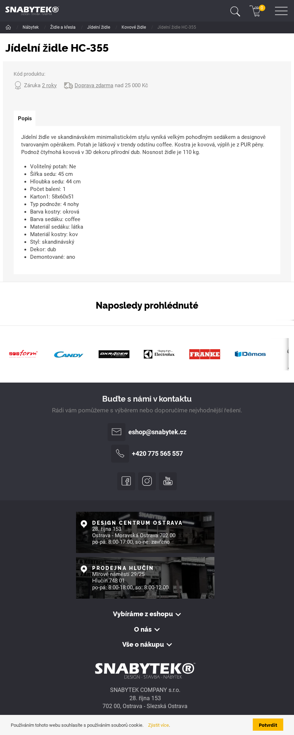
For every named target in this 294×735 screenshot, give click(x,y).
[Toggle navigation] (235, 11)
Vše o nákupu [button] (143, 644)
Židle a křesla (63, 27)
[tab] (24, 118)
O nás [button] (143, 629)
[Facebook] (126, 481)
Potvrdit (268, 724)
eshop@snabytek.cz (157, 432)
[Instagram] (147, 481)
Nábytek (31, 27)
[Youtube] (168, 481)
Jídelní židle (99, 27)
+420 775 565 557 (157, 453)
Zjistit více (158, 725)
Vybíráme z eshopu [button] (143, 614)
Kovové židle (134, 27)
